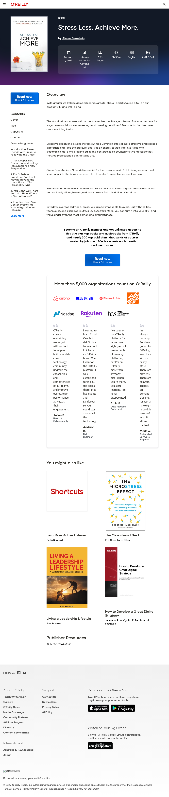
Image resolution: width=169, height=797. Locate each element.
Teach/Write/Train (14, 697)
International (13, 743)
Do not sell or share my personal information (26, 778)
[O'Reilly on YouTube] (24, 672)
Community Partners (15, 717)
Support (48, 690)
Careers (8, 702)
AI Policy (47, 712)
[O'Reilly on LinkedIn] (18, 672)
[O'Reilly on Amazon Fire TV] (100, 748)
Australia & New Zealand (18, 750)
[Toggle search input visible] (165, 4)
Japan (7, 755)
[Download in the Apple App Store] (98, 711)
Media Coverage (13, 712)
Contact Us (49, 697)
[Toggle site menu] (4, 4)
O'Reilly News (11, 707)
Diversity (8, 727)
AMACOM (148, 57)
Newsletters (49, 702)
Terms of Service (12, 788)
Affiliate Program (13, 722)
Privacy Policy (50, 707)
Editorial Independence (51, 788)
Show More (17, 216)
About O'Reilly (13, 690)
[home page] (19, 4)
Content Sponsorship (16, 732)
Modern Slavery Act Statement (83, 788)
